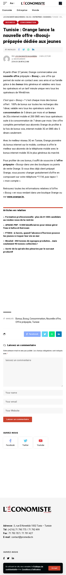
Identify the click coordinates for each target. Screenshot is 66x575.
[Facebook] (10, 443)
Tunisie (35, 322)
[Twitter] (25, 443)
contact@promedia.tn (22, 537)
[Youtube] (40, 443)
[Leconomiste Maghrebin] (33, 3)
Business (10, 22)
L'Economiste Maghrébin (26, 56)
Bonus (19, 318)
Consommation (28, 22)
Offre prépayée (23, 322)
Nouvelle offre (53, 318)
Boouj (26, 318)
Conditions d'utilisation (31, 569)
